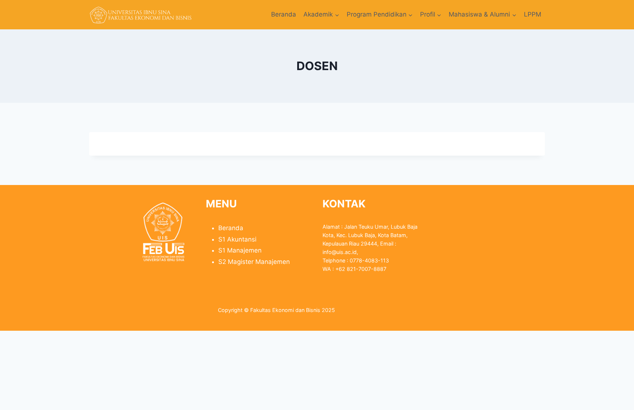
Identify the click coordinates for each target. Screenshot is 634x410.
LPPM (532, 14)
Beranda (283, 14)
